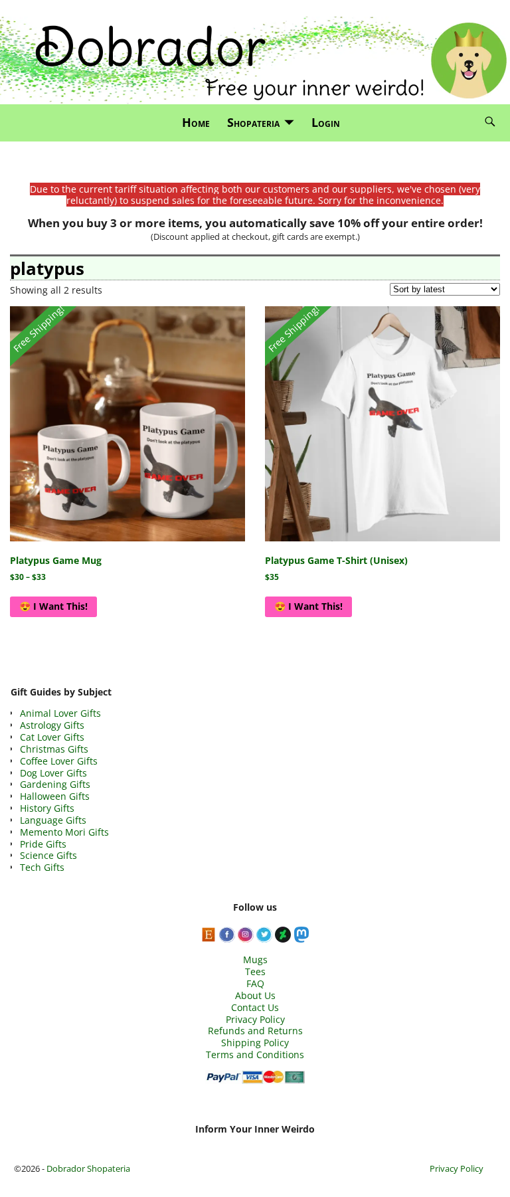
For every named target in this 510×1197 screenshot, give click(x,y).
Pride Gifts (43, 844)
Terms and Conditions (255, 1054)
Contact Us (255, 1007)
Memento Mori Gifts (64, 832)
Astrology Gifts (52, 725)
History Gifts (47, 808)
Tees (255, 971)
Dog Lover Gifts (53, 773)
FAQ (255, 983)
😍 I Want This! (53, 606)
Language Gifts (53, 820)
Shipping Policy (255, 1042)
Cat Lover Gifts (52, 737)
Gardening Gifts (55, 784)
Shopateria (253, 122)
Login (325, 122)
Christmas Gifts (54, 749)
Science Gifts (48, 855)
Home (196, 122)
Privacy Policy (255, 1019)
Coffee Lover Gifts (59, 761)
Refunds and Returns (255, 1030)
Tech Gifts (42, 867)
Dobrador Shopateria (88, 1168)
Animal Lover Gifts (60, 713)
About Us (255, 995)
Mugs (255, 959)
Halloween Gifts (55, 796)
